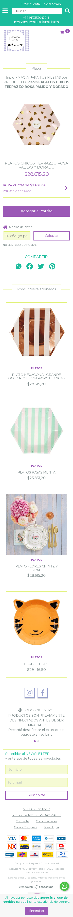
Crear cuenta (30, 4)
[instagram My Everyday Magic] (30, 693)
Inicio (10, 77)
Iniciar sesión (52, 4)
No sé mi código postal (19, 244)
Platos (32, 82)
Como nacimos (46, 821)
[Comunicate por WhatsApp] (64, 886)
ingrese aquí (36, 881)
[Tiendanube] (36, 888)
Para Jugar (51, 827)
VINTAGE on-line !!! (36, 809)
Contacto (22, 821)
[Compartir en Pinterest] (52, 266)
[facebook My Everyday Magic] (43, 693)
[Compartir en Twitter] (41, 266)
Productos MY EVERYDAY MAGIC (36, 815)
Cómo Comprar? (25, 827)
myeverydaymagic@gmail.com (36, 22)
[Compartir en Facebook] (29, 266)
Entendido (36, 911)
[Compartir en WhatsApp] (20, 266)
